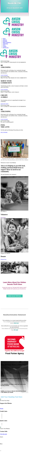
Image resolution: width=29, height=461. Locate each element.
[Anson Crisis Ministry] (13, 25)
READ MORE (4, 132)
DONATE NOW (4, 104)
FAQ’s (4, 423)
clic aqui (16, 330)
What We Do (6, 414)
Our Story (5, 415)
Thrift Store (5, 43)
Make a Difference (7, 42)
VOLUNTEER (4, 75)
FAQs (4, 45)
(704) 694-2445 (3, 434)
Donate (1, 408)
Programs (5, 41)
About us (5, 39)
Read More (3, 217)
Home (4, 38)
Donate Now (6, 47)
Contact (4, 46)
